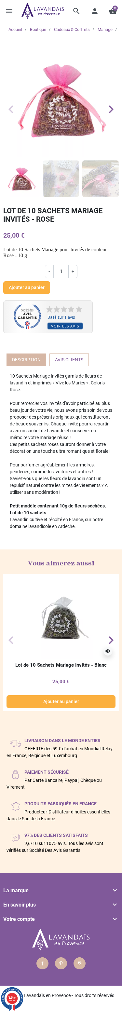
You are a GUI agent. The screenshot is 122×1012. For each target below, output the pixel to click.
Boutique (38, 29)
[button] (76, 11)
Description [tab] (26, 359)
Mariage (105, 29)
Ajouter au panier (27, 287)
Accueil (15, 29)
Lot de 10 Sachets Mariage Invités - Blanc (61, 665)
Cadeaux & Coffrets (72, 29)
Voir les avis (65, 326)
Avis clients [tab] (69, 359)
